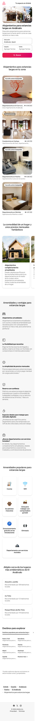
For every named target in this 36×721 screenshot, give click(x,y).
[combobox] (17, 42)
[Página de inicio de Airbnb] (3, 3)
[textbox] (10, 49)
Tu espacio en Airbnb (23, 3)
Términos (22, 711)
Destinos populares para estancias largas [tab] (15, 632)
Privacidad (13, 711)
